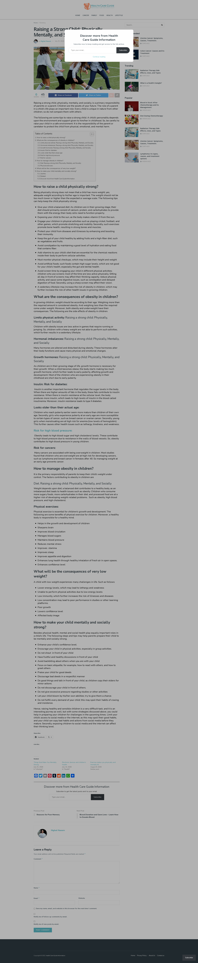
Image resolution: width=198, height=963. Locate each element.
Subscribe (123, 50)
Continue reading (99, 57)
